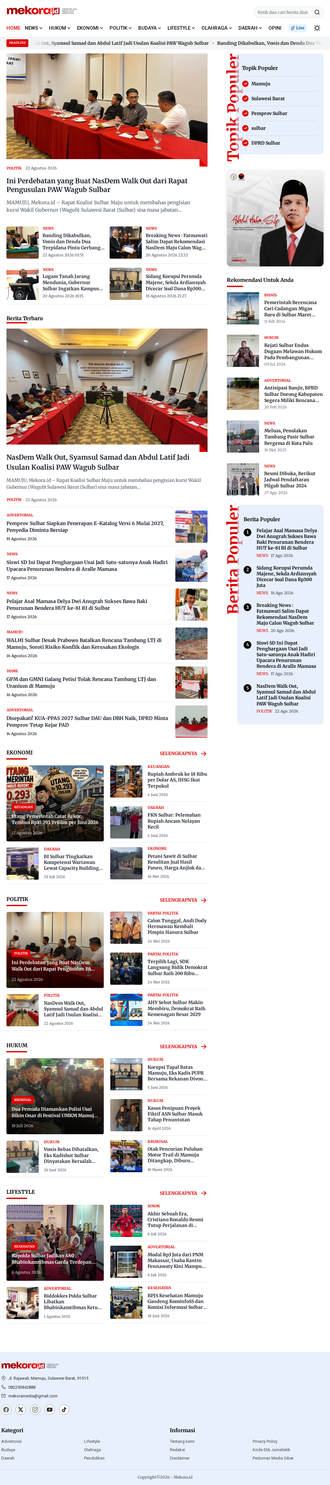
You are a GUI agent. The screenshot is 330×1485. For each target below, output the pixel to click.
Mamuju (15, 632)
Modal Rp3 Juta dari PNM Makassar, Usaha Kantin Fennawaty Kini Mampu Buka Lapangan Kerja (175, 1263)
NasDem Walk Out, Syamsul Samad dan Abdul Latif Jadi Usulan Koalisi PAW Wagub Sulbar (73, 1012)
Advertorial (11, 1441)
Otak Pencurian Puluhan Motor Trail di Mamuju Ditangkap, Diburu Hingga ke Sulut (175, 1158)
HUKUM (57, 28)
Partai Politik (163, 913)
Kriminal (158, 1141)
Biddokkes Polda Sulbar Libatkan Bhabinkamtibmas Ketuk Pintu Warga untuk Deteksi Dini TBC (72, 1307)
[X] (20, 1410)
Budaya (8, 1449)
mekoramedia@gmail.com (33, 1396)
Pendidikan (94, 1458)
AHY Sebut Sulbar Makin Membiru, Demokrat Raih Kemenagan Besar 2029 (176, 1008)
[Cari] (317, 12)
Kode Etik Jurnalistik (271, 1449)
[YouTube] (49, 1410)
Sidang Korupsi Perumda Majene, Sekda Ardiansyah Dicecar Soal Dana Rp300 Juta (176, 282)
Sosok (154, 1206)
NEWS (31, 28)
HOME (13, 28)
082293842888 (21, 1387)
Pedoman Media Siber (273, 1458)
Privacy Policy (265, 1441)
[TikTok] (64, 1410)
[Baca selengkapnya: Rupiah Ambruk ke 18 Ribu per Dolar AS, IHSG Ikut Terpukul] (126, 781)
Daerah (8, 1458)
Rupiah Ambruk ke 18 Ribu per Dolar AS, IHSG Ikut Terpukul (177, 780)
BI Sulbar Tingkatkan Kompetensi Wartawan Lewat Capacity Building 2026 (71, 865)
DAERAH (247, 28)
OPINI (274, 28)
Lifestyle (92, 1441)
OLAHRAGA (214, 28)
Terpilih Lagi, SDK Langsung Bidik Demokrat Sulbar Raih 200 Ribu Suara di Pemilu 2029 (178, 970)
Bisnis (270, 295)
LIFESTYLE (179, 28)
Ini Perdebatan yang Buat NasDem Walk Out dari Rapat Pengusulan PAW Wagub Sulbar (97, 185)
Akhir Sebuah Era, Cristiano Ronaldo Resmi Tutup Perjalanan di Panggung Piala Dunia (175, 1222)
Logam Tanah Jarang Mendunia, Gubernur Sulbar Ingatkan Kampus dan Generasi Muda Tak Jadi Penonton (71, 282)
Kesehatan (159, 1288)
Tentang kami (182, 1441)
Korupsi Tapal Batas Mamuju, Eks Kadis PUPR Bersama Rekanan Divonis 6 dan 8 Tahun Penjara (177, 1076)
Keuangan (159, 766)
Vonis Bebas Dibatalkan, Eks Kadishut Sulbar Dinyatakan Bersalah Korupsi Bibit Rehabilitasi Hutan (73, 1161)
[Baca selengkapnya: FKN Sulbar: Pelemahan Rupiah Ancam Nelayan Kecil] (126, 822)
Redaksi (177, 1449)
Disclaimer (179, 1458)
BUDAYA (147, 28)
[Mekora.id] (30, 1366)
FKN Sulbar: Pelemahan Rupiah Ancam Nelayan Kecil (174, 820)
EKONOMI (88, 28)
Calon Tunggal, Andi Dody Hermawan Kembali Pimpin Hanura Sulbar (177, 926)
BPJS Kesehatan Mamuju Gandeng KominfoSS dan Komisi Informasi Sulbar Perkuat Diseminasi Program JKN (176, 1307)
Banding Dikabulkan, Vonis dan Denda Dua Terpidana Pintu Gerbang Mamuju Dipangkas (72, 242)
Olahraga (92, 1449)
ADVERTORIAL (20, 515)
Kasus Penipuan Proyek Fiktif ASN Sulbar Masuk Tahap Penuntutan (175, 1114)
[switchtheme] (317, 28)
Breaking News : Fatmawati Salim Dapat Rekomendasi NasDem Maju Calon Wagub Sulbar (177, 242)
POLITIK (118, 28)
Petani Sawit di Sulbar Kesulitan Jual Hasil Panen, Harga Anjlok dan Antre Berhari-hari (176, 865)
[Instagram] (35, 1410)
